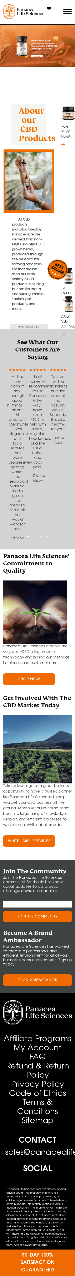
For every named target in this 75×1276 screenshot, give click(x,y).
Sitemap (38, 1121)
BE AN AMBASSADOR (38, 980)
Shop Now (29, 679)
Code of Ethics (37, 1094)
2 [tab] (34, 537)
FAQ (37, 1057)
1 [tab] (28, 537)
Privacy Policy (37, 1085)
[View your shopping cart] (48, 10)
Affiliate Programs (37, 1039)
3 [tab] (41, 537)
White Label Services (29, 841)
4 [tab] (47, 537)
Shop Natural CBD (28, 326)
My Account (38, 1048)
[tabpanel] (37, 47)
